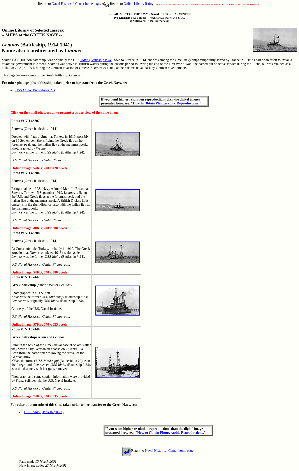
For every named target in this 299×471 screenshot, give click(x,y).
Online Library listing (138, 3)
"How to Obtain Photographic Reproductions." (166, 103)
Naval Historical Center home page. (76, 3)
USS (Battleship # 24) (35, 90)
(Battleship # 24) (96, 60)
